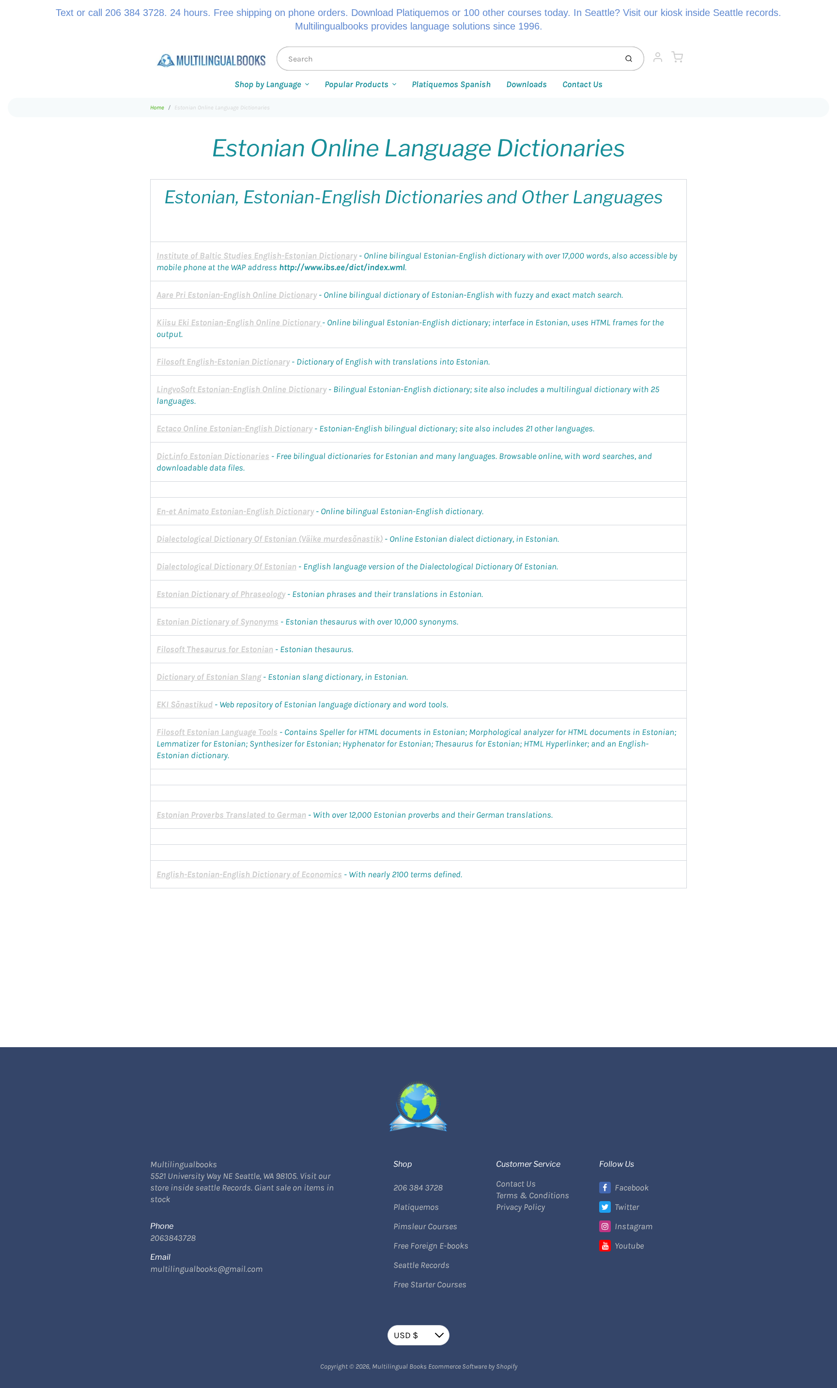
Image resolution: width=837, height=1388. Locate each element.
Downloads (526, 84)
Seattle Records (421, 1265)
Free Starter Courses (429, 1284)
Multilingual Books (399, 1366)
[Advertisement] (418, 956)
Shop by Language (267, 84)
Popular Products (356, 84)
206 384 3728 (418, 1187)
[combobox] (446, 58)
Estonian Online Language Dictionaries (222, 107)
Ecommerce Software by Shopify (472, 1366)
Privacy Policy (520, 1207)
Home (157, 107)
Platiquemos (416, 1207)
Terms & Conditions (532, 1195)
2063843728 (173, 1238)
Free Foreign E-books (430, 1245)
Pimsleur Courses (425, 1226)
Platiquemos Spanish (451, 84)
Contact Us (582, 84)
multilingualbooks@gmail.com (206, 1269)
